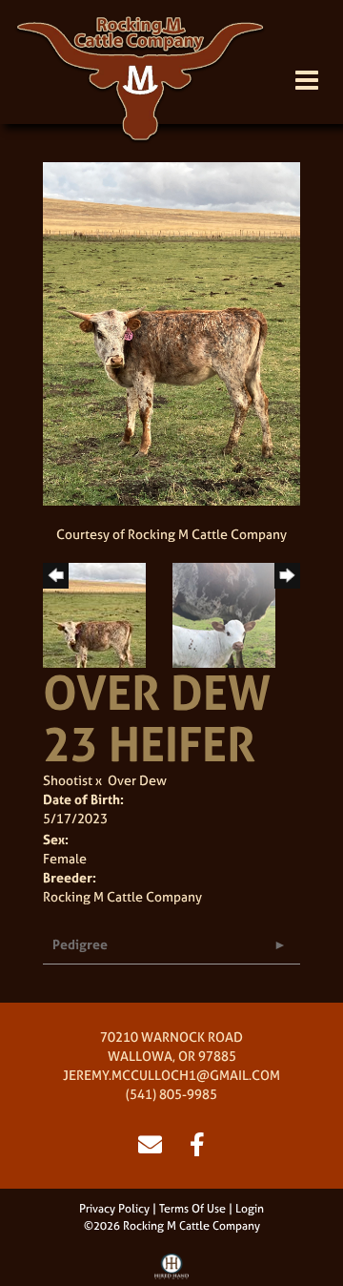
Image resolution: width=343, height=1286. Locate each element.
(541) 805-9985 (171, 1094)
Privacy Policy (114, 1208)
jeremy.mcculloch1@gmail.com (171, 1075)
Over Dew (137, 780)
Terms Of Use (192, 1208)
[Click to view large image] (171, 332)
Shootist (67, 780)
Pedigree (80, 944)
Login (249, 1208)
